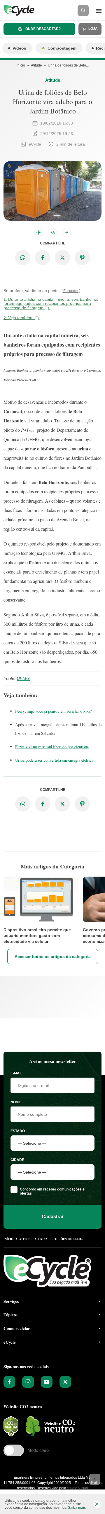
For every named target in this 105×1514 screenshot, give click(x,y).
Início (21, 65)
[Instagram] (28, 1382)
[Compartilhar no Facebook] (42, 257)
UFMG (23, 678)
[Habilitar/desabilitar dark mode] (38, 232)
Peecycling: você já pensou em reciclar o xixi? (53, 711)
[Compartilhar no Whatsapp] (22, 257)
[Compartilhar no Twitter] (62, 257)
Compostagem (62, 48)
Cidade (17, 1160)
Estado (17, 1131)
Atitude (36, 65)
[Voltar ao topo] (94, 1479)
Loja (93, 29)
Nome (15, 1102)
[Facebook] (9, 1382)
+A (52, 232)
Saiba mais (77, 1508)
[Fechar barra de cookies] (96, 1504)
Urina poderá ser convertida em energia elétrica (54, 760)
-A (66, 232)
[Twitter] (65, 1382)
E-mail (16, 1073)
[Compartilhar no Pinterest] (82, 257)
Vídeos (19, 48)
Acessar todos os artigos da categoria (53, 956)
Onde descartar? (42, 29)
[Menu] (99, 10)
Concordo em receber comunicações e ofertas (52, 1191)
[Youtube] (46, 1382)
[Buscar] (83, 10)
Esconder (70, 291)
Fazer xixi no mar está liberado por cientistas (52, 746)
